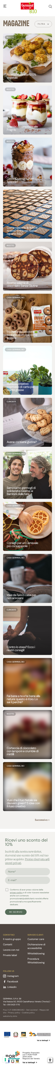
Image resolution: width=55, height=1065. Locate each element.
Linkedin (11, 987)
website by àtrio (10, 1016)
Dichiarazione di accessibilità (36, 946)
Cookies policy (28, 1012)
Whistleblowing (36, 953)
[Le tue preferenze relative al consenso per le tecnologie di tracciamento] (5, 1060)
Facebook (12, 981)
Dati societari (32, 1010)
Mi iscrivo (15, 912)
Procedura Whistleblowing (36, 960)
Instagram (13, 976)
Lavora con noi (11, 949)
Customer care (36, 939)
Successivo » (42, 819)
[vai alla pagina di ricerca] (50, 6)
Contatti (7, 944)
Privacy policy (14, 1012)
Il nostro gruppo (12, 939)
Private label (10, 955)
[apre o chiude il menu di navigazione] (5, 6)
